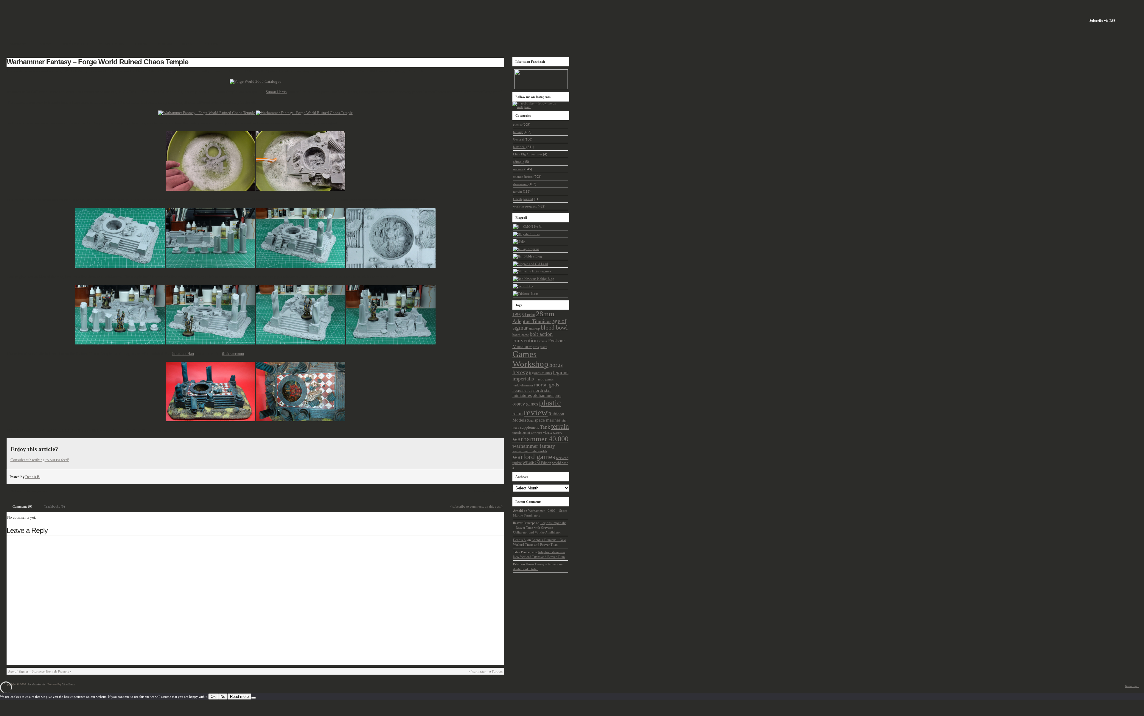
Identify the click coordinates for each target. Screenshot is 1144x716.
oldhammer (543, 395)
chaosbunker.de (36, 684)
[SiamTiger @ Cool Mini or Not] (527, 226)
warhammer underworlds (529, 451)
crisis (543, 341)
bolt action (541, 334)
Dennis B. (32, 477)
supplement (529, 427)
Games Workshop (530, 359)
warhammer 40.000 (540, 439)
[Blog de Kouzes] (526, 234)
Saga (530, 420)
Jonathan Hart (183, 353)
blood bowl (554, 328)
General (518, 139)
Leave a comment (486, 491)
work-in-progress (525, 206)
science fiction (523, 176)
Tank (545, 427)
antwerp (534, 328)
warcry (557, 432)
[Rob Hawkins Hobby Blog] (533, 278)
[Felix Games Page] (519, 241)
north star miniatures (531, 393)
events (517, 124)
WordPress (68, 684)
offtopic (518, 161)
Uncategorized (523, 199)
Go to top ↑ (1132, 686)
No (222, 696)
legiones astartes (540, 373)
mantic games (544, 379)
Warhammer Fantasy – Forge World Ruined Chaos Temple (97, 62)
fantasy (32, 491)
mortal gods (546, 385)
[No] (253, 698)
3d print (528, 315)
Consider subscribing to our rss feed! (39, 460)
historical (519, 147)
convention (525, 340)
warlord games (533, 457)
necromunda (522, 391)
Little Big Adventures (527, 154)
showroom (520, 184)
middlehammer (522, 385)
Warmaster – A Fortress (487, 671)
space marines (547, 420)
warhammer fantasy (533, 446)
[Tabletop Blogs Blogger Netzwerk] (525, 293)
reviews (518, 169)
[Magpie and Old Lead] (530, 264)
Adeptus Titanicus (531, 321)
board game (520, 334)
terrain (42, 491)
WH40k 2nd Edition (537, 463)
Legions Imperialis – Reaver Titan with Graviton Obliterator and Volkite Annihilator (539, 527)
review (536, 412)
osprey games (525, 403)
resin (517, 414)
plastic (550, 402)
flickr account (233, 353)
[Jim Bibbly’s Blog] (527, 256)
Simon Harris (276, 92)
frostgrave (540, 347)
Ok (213, 696)
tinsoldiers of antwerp (527, 432)
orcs (558, 396)
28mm (545, 314)
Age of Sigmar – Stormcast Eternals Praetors (38, 671)
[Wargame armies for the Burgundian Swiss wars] (526, 249)
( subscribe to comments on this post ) (476, 506)
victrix (547, 432)
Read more (239, 696)
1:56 (516, 314)
